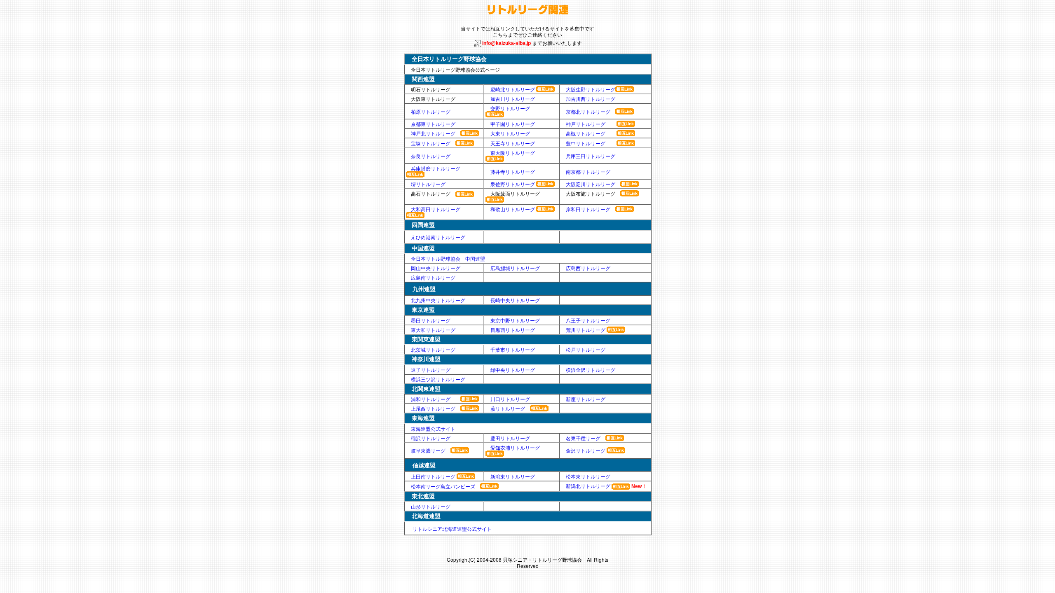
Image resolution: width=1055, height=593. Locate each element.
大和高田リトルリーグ (435, 208)
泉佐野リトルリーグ (513, 183)
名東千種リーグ (583, 437)
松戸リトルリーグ (585, 349)
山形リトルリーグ (428, 506)
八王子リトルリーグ (588, 320)
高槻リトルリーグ (585, 133)
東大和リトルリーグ (433, 329)
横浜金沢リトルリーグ (590, 369)
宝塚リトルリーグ (430, 143)
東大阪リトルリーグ (515, 152)
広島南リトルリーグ (433, 277)
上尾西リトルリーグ (433, 408)
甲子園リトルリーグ (512, 123)
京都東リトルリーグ (433, 123)
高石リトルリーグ (430, 194)
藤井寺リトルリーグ (512, 171)
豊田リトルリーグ (510, 437)
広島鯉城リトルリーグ (515, 267)
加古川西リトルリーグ (590, 98)
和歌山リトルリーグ (512, 208)
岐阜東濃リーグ (428, 450)
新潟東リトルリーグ (512, 476)
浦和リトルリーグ (430, 398)
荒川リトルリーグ (585, 329)
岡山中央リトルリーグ (435, 267)
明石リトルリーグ (430, 89)
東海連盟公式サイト (433, 428)
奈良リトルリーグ (430, 155)
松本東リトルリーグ (588, 476)
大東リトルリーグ (510, 133)
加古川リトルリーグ (512, 98)
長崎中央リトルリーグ (515, 300)
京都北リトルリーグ (588, 111)
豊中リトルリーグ (585, 143)
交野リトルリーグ (510, 108)
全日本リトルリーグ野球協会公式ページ (455, 69)
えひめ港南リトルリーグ (438, 236)
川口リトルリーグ (510, 398)
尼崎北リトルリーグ (512, 89)
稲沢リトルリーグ (430, 437)
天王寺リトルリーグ (512, 143)
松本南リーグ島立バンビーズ (443, 486)
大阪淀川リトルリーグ (590, 183)
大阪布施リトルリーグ (590, 193)
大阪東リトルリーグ (433, 98)
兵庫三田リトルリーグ (590, 155)
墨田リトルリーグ (430, 320)
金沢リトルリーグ (585, 450)
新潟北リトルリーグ (588, 485)
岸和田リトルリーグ (588, 208)
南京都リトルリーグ (588, 171)
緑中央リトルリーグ (512, 369)
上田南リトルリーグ (433, 476)
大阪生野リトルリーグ (590, 89)
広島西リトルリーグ (588, 267)
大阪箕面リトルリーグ (515, 193)
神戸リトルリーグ (585, 123)
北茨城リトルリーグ (433, 349)
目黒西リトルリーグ (512, 329)
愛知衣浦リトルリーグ (515, 447)
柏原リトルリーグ (430, 111)
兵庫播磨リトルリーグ (435, 168)
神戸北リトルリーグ (433, 133)
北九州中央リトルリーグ (438, 300)
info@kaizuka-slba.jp (506, 43)
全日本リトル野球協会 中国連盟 (448, 258)
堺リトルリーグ (428, 183)
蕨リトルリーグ (507, 408)
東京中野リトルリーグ (515, 320)
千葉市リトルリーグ (512, 349)
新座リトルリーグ (585, 398)
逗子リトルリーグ (430, 369)
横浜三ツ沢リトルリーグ (438, 379)
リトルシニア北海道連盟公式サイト (452, 528)
